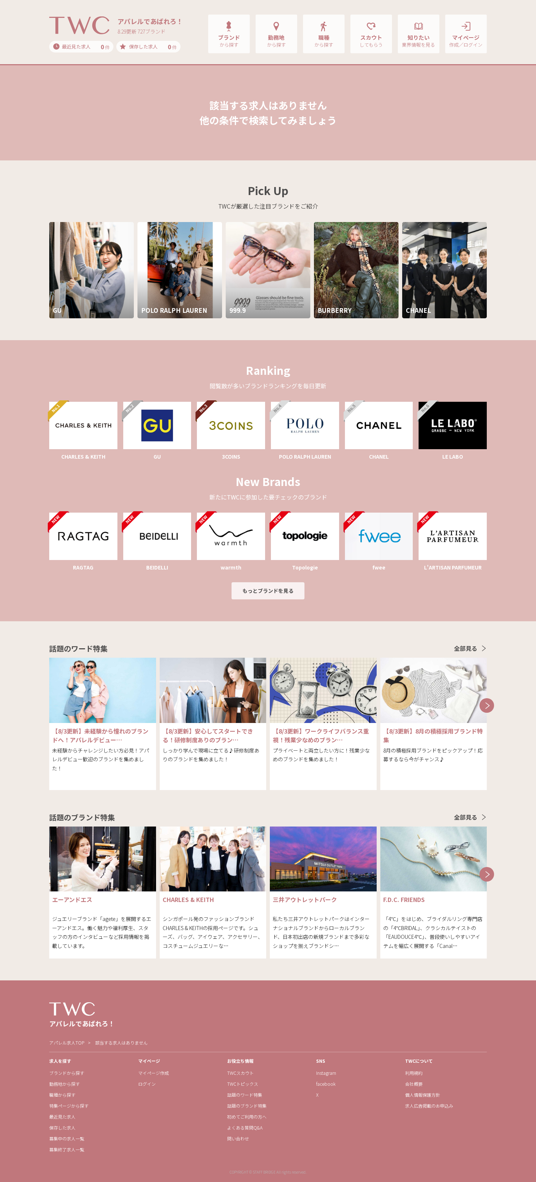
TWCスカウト (240, 1073)
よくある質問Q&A (245, 1127)
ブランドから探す (66, 1073)
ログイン (147, 1084)
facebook (325, 1084)
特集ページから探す (69, 1106)
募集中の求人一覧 (66, 1138)
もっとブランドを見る (268, 590)
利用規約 (414, 1073)
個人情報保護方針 (422, 1095)
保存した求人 (62, 1127)
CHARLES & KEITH (188, 899)
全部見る (465, 648)
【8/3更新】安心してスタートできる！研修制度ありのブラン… (208, 735)
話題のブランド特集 (247, 1106)
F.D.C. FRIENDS (404, 899)
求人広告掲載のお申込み (429, 1106)
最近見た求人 (62, 1116)
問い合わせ (238, 1138)
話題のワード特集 (244, 1095)
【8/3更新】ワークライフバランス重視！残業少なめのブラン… (321, 735)
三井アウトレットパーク (305, 899)
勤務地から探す (64, 1084)
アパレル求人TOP (66, 1042)
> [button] (486, 705)
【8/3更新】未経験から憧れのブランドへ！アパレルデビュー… (100, 735)
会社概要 (414, 1084)
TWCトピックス (242, 1084)
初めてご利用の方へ (247, 1116)
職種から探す (62, 1095)
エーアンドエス (72, 899)
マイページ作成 (153, 1073)
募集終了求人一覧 (66, 1149)
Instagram (326, 1073)
